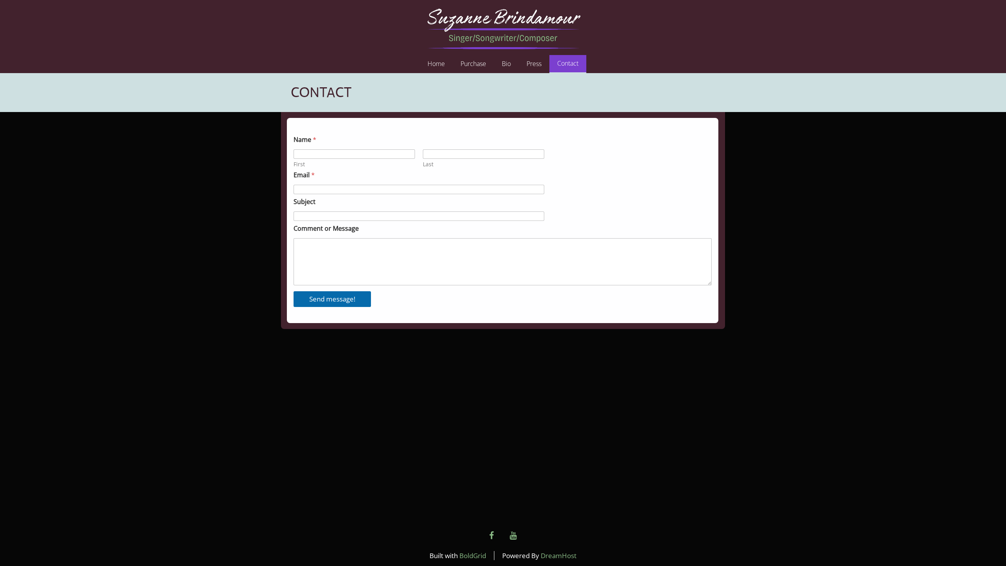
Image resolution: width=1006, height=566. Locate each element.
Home (436, 63)
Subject (305, 202)
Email (304, 175)
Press (534, 63)
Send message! (332, 298)
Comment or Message (326, 228)
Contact (567, 63)
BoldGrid (472, 555)
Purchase (473, 63)
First (299, 164)
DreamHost (558, 555)
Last (428, 164)
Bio (506, 63)
